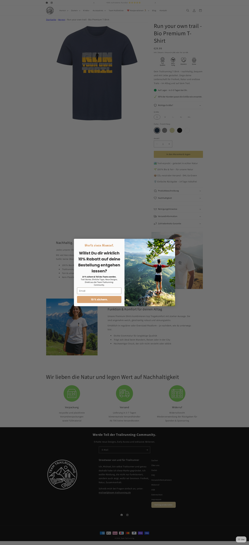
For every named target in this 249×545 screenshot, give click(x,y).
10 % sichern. (99, 299)
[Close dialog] (172, 242)
